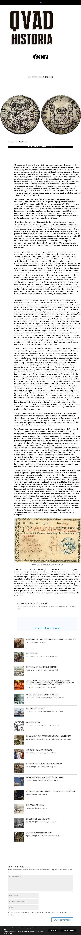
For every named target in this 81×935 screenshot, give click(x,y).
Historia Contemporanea (44, 698)
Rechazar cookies (68, 930)
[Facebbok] (35, 59)
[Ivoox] (40, 59)
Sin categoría (52, 687)
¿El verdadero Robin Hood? (39, 832)
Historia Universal (48, 147)
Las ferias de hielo (35, 805)
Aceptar (53, 930)
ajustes (10, 933)
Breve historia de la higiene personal (44, 763)
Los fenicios (32, 653)
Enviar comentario (62, 919)
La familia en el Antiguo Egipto (41, 667)
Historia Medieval (41, 725)
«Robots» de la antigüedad (39, 750)
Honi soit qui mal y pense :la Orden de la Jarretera (50, 791)
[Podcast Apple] (45, 59)
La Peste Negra (33, 722)
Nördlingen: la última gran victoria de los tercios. (51, 639)
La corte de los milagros (38, 819)
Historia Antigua (41, 656)
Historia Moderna (33, 147)
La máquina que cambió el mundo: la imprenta (48, 736)
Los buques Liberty (35, 708)
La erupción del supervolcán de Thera (44, 777)
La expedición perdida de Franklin (42, 694)
